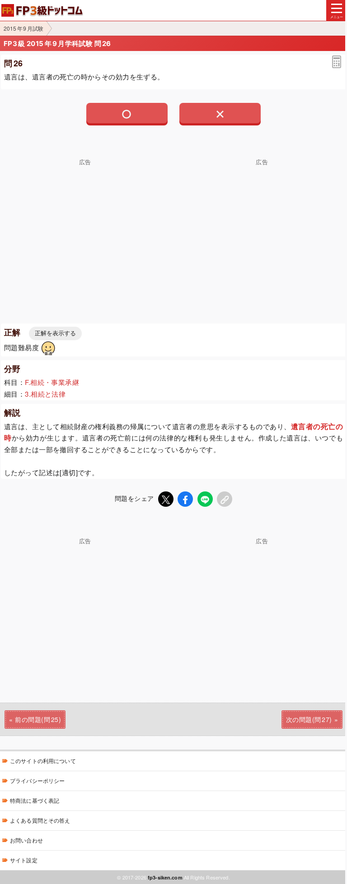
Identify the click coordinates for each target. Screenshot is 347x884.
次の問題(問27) (309, 719)
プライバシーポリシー (37, 780)
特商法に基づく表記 (34, 800)
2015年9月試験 (23, 28)
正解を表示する (55, 333)
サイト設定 (24, 860)
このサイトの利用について (43, 760)
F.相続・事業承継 (52, 382)
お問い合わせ (26, 840)
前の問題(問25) (38, 719)
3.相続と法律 (45, 393)
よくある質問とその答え (40, 820)
